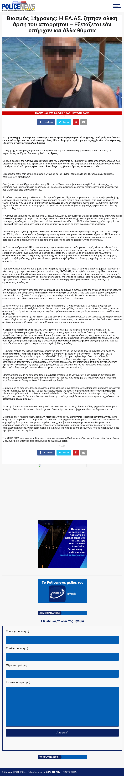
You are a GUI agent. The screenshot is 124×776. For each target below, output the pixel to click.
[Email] (83, 122)
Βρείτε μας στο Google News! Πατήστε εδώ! (62, 113)
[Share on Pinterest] (76, 122)
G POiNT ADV (53, 772)
